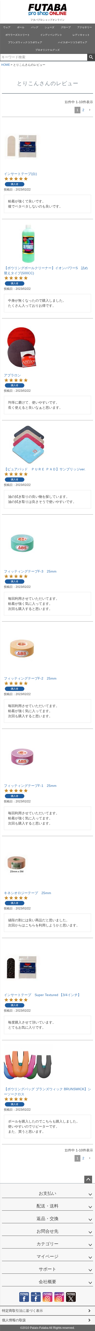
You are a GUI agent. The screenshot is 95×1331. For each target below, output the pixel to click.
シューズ (49, 27)
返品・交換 (47, 1218)
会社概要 (47, 1281)
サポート (47, 1269)
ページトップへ (88, 1179)
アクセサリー (84, 27)
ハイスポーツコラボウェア (72, 42)
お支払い (47, 1193)
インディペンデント (51, 34)
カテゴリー (47, 1243)
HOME (5, 65)
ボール (20, 27)
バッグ (34, 27)
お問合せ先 (47, 1231)
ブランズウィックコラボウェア (25, 42)
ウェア (6, 27)
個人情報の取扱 (14, 1320)
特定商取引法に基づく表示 (22, 1311)
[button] (89, 110)
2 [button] (83, 110)
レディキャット (81, 34)
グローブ (66, 27)
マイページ (47, 1256)
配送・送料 (47, 1206)
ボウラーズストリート (17, 34)
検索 (91, 57)
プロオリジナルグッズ (47, 50)
